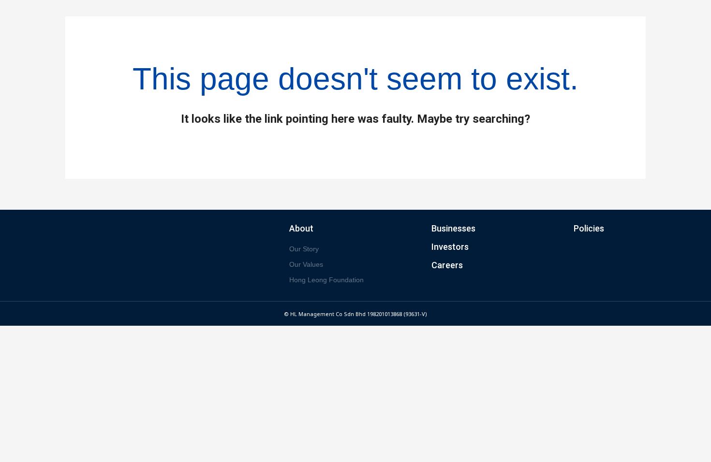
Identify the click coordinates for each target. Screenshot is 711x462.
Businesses (453, 228)
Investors (450, 247)
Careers (447, 265)
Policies (589, 228)
